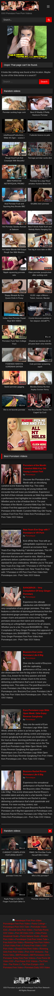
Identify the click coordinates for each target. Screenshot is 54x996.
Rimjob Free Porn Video (26, 949)
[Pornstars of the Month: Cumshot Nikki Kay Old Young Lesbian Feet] (11, 483)
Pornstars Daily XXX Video (37, 967)
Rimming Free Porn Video (37, 942)
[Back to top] (46, 988)
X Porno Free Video (31, 945)
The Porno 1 (14, 964)
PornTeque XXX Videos (26, 961)
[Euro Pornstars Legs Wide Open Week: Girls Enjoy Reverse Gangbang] (11, 728)
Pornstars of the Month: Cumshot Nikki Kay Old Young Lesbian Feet (35, 468)
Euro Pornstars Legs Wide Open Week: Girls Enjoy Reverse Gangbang (36, 713)
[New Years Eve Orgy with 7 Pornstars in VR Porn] (11, 548)
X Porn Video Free (11, 945)
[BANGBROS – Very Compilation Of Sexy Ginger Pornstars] (11, 606)
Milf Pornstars (22, 955)
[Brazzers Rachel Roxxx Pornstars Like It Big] (11, 789)
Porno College (38, 924)
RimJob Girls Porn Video (20, 930)
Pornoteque (30, 474)
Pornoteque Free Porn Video (16, 924)
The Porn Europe (30, 964)
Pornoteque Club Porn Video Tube (31, 939)
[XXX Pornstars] (22, 6)
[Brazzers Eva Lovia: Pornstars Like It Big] (11, 670)
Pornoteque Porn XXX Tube (16, 927)
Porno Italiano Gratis (29, 936)
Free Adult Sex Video (13, 942)
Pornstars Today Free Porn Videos (19, 958)
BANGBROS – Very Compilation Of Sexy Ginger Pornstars (37, 591)
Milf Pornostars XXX (39, 955)
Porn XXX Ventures (34, 952)
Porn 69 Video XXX (24, 933)
